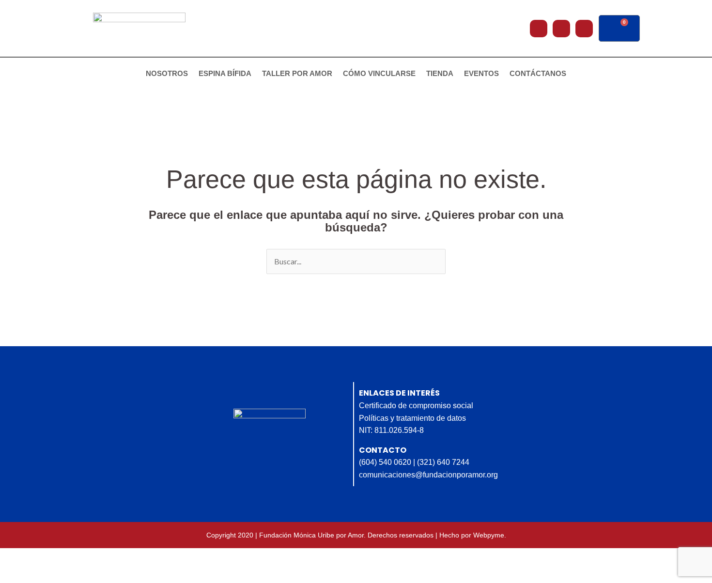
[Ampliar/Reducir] (16, 557)
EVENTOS (481, 73)
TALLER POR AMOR (297, 73)
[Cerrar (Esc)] (119, 557)
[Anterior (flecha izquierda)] (16, 575)
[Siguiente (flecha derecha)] (50, 575)
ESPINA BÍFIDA (225, 73)
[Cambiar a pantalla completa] (50, 557)
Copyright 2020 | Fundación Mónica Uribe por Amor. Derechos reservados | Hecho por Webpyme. (356, 535)
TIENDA (439, 73)
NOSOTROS (167, 73)
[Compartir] (85, 557)
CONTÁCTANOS (538, 73)
